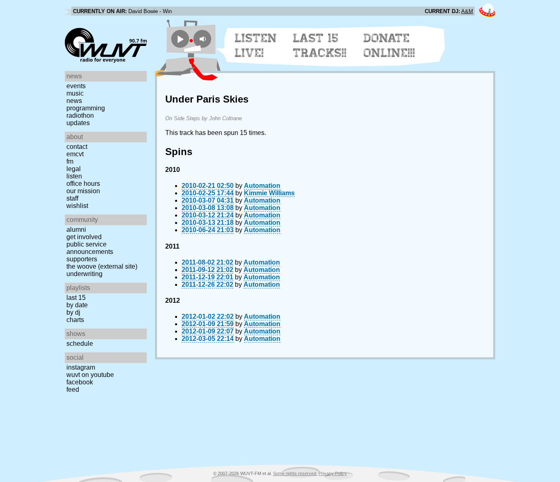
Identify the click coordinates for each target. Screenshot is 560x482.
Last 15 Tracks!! (320, 45)
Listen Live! (256, 45)
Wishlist (77, 205)
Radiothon (80, 115)
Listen (74, 176)
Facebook (79, 382)
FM (69, 161)
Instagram (80, 367)
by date (77, 305)
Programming (85, 108)
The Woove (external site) (101, 266)
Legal (73, 168)
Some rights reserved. (295, 473)
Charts (75, 319)
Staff (72, 198)
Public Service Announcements (89, 248)
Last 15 (76, 297)
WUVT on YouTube (90, 374)
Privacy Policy (333, 473)
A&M (467, 11)
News (74, 100)
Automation (262, 185)
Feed (72, 389)
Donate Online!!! (389, 45)
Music (75, 93)
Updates (78, 122)
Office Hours (83, 183)
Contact (76, 146)
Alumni (76, 229)
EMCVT (75, 154)
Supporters (81, 259)
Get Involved (84, 236)
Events (76, 85)
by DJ (73, 312)
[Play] (180, 39)
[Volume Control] (203, 39)
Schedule (79, 343)
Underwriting (84, 273)
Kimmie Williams (269, 193)
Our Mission (83, 190)
